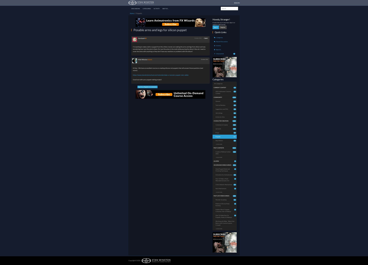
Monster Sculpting (226, 200)
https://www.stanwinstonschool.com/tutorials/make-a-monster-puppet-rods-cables (161, 75)
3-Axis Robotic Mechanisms (226, 184)
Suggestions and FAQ (226, 109)
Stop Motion (226, 140)
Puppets (206, 38)
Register (146, 87)
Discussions (135, 8)
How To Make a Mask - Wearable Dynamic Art (226, 179)
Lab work (226, 129)
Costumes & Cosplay (226, 125)
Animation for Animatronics (226, 175)
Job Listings (226, 113)
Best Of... (165, 8)
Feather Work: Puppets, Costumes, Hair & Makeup (226, 210)
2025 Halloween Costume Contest (226, 92)
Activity (157, 8)
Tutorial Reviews (226, 105)
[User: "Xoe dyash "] (135, 39)
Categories (147, 8)
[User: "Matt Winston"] (135, 61)
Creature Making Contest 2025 (226, 153)
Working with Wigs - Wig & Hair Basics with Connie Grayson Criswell (225, 223)
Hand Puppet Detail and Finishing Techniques (226, 170)
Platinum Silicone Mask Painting (226, 204)
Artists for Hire (226, 117)
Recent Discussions (222, 41)
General (226, 101)
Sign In (237, 3)
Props (226, 133)
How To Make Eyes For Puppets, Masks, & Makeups (226, 216)
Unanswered (225, 53)
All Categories (218, 83)
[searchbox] (229, 8)
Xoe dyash (141, 38)
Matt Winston (142, 59)
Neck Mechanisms (226, 188)
